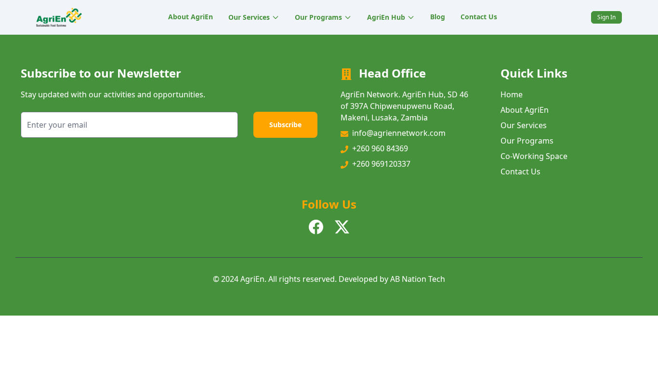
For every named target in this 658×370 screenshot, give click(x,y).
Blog (437, 16)
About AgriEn (190, 16)
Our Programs (318, 17)
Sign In (606, 17)
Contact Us (479, 16)
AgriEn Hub (386, 17)
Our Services (249, 17)
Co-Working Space (533, 156)
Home (511, 94)
